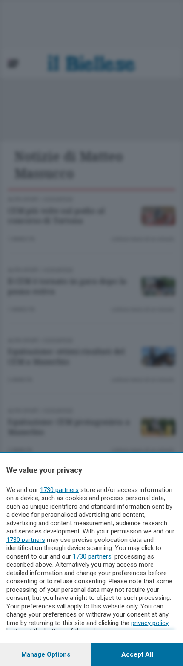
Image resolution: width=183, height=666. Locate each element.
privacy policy (150, 623)
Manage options (45, 654)
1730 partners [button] (59, 490)
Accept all (137, 654)
